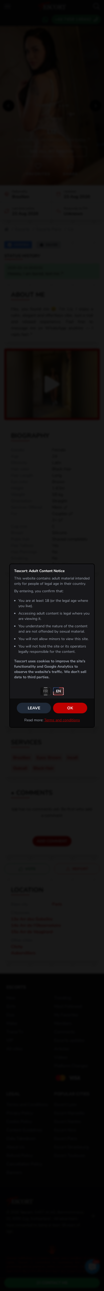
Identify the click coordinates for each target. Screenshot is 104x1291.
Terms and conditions (62, 720)
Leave (34, 708)
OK (70, 708)
